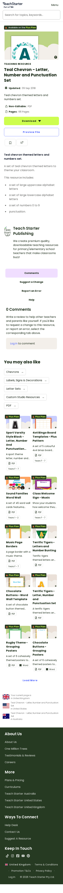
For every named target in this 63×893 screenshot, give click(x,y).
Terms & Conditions (46, 864)
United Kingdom (19, 864)
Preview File (31, 132)
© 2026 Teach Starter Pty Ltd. (37, 877)
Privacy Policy (44, 870)
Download (29, 121)
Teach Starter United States (23, 800)
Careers (10, 762)
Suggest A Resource (18, 839)
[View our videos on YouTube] (23, 855)
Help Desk (11, 825)
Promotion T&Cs (21, 870)
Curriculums (12, 787)
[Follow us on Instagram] (12, 855)
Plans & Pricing (14, 780)
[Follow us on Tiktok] (7, 855)
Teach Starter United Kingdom (25, 807)
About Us (11, 742)
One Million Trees (16, 749)
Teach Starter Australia (20, 794)
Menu (54, 5)
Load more (30, 680)
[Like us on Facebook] (17, 855)
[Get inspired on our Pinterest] (28, 855)
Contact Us (12, 832)
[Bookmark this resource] (10, 142)
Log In (12, 877)
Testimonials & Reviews (20, 755)
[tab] (31, 273)
